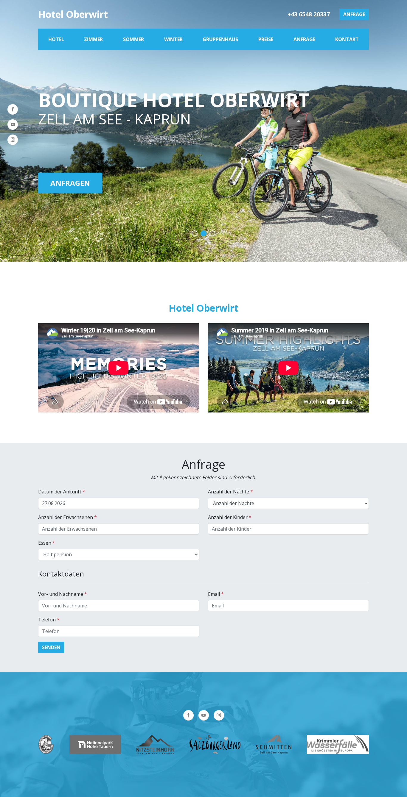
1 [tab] (195, 233)
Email (216, 594)
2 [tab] (203, 233)
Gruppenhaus (220, 39)
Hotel (56, 39)
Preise (265, 39)
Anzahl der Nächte (230, 491)
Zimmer (93, 39)
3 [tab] (212, 233)
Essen (46, 543)
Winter (173, 39)
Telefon (49, 619)
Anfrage (354, 14)
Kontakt (347, 39)
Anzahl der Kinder (229, 517)
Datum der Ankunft (61, 491)
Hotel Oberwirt (73, 14)
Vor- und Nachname (62, 594)
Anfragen (70, 183)
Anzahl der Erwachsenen (67, 517)
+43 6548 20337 (309, 14)
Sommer (133, 39)
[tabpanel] (203, 131)
